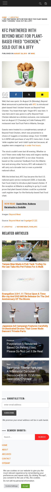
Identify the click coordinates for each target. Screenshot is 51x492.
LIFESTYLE (8, 227)
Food (31, 227)
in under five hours (33, 145)
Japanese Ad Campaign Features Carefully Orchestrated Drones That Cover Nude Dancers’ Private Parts (25, 329)
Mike (33, 53)
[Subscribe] (42, 95)
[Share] (16, 95)
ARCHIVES (6, 454)
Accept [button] (25, 486)
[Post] (29, 95)
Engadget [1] (29, 220)
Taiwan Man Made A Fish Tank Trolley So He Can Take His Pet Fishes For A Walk (24, 265)
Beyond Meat (15, 214)
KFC (34, 104)
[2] (36, 220)
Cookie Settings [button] (11, 486)
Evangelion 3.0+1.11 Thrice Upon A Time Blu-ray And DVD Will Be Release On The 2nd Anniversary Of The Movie (25, 296)
